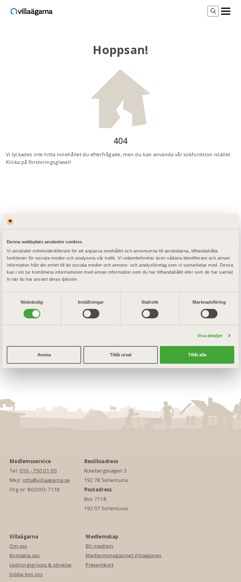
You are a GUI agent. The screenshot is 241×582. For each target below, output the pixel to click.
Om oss (18, 546)
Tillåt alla (197, 354)
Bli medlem (99, 546)
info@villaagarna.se (46, 480)
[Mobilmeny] (226, 10)
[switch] (91, 313)
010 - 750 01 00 (38, 470)
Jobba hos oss (26, 574)
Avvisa (44, 354)
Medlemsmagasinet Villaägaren (123, 555)
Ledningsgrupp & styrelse (40, 564)
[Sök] (213, 11)
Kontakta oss (24, 555)
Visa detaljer (210, 335)
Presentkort (99, 564)
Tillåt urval (120, 354)
